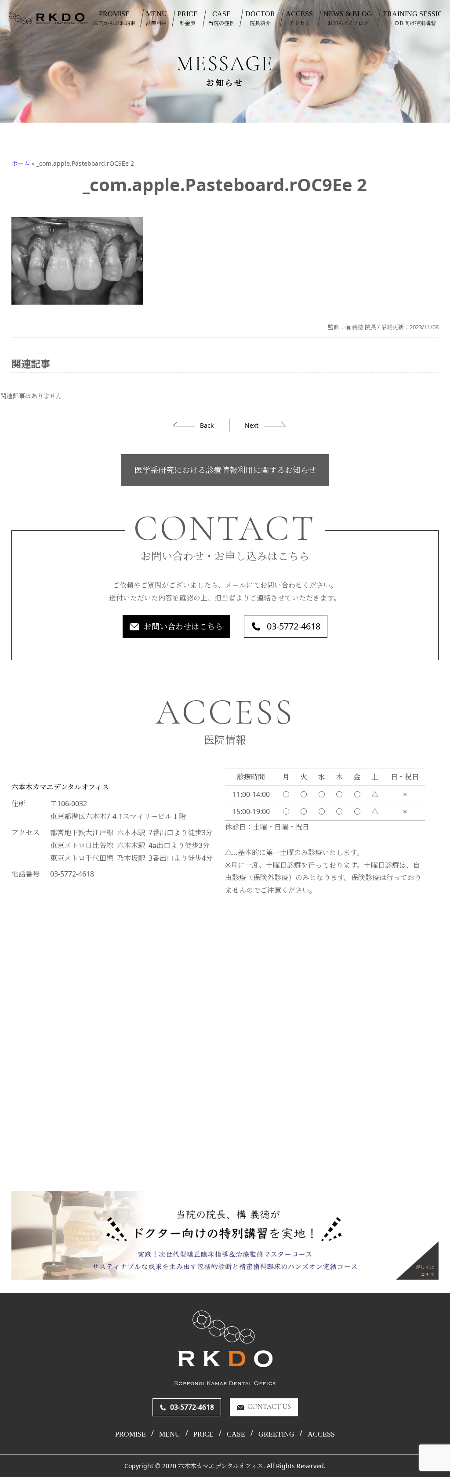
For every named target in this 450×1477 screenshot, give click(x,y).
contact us (269, 1407)
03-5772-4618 (293, 626)
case (236, 1434)
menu (169, 1434)
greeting (276, 1434)
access (321, 1434)
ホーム (20, 163)
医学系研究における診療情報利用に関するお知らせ (225, 470)
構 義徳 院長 (360, 327)
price (203, 1434)
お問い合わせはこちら (183, 626)
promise (130, 1434)
